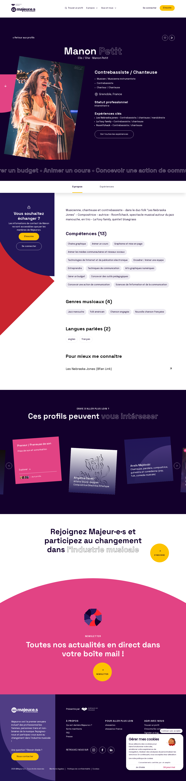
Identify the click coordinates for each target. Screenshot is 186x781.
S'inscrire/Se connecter (155, 729)
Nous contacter (25, 756)
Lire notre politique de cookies (141, 758)
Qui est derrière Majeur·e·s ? (79, 725)
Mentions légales (57, 769)
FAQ (68, 733)
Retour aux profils (24, 38)
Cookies (95, 769)
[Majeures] (25, 9)
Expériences (107, 187)
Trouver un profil (151, 725)
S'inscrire (167, 8)
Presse (69, 737)
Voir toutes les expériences (114, 134)
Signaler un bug (151, 733)
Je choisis (140, 767)
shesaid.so (110, 725)
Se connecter (149, 8)
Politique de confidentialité (78, 769)
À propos (77, 187)
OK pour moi (169, 767)
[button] (9, 466)
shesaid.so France (113, 729)
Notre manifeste (74, 729)
